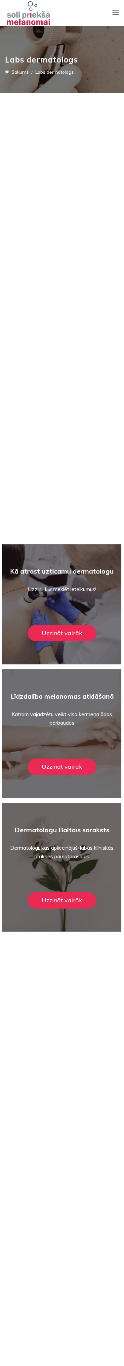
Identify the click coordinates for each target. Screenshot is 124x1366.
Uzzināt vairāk (62, 633)
